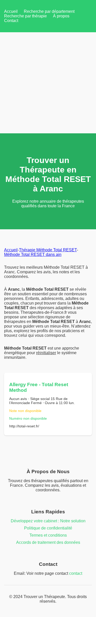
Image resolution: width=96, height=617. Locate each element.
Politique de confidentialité (48, 528)
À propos (61, 16)
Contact (11, 20)
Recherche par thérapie (25, 16)
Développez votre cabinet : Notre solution (48, 521)
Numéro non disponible (28, 418)
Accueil (11, 11)
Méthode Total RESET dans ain (32, 254)
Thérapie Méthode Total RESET (48, 250)
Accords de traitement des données (48, 542)
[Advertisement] (48, 83)
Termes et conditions (48, 535)
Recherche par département (49, 11)
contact (75, 573)
